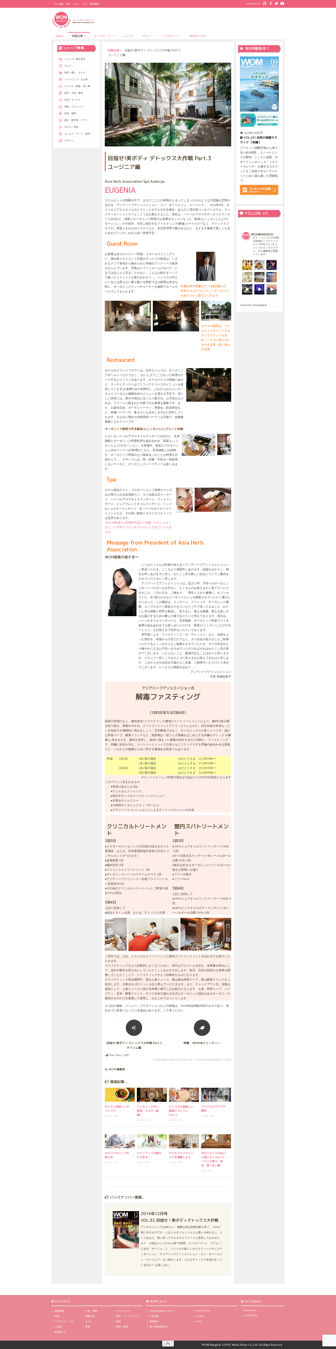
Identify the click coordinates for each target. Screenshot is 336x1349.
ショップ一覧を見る (74, 59)
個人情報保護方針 (159, 1326)
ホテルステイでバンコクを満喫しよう (181, 1155)
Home (59, 35)
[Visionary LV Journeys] (247, 289)
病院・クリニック (73, 106)
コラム (146, 35)
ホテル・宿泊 (71, 127)
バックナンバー (170, 35)
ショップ (127, 35)
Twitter (199, 1321)
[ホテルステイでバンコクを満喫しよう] (184, 1141)
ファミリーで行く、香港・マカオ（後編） (149, 1110)
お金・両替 (91, 1311)
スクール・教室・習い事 (77, 86)
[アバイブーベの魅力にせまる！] (152, 1141)
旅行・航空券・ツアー (76, 120)
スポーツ (69, 140)
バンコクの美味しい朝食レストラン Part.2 (181, 1110)
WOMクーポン (198, 35)
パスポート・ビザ (64, 1321)
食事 (87, 1326)
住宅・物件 (70, 113)
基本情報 (59, 1311)
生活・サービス (72, 99)
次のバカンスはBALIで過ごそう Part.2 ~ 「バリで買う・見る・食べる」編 (214, 1159)
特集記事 (77, 35)
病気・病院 (122, 1326)
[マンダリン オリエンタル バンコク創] (247, 277)
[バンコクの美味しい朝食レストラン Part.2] (184, 1095)
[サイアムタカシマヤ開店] (216, 1095)
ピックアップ (102, 35)
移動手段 (90, 1316)
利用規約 (154, 1321)
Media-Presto (250, 1310)
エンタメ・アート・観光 (77, 133)
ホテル (88, 1321)
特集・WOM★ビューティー (202, 1043)
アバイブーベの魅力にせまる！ (149, 1155)
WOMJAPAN (251, 1315)
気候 (57, 1316)
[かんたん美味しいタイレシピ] (120, 1095)
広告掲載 (154, 1316)
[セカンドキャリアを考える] (120, 1141)
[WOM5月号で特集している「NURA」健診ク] (259, 277)
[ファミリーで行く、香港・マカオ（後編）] (152, 1095)
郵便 (118, 1321)
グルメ (67, 65)
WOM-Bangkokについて (162, 1311)
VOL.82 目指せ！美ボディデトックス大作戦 (179, 1220)
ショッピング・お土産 (76, 79)
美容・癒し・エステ (74, 72)
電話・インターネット (128, 1316)
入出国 (58, 1326)
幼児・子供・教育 (73, 93)
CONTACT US (253, 4)
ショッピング (123, 1311)
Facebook (200, 1316)
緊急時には (60, 1332)
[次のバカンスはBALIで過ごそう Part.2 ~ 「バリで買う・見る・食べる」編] (216, 1141)
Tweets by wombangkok (253, 305)
